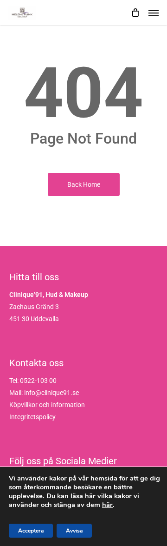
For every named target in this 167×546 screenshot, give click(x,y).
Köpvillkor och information (47, 404)
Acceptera (31, 530)
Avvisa (74, 530)
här (107, 504)
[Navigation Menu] (153, 12)
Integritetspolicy (32, 417)
